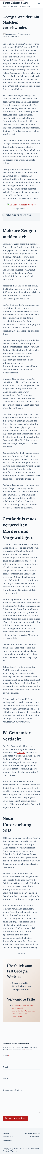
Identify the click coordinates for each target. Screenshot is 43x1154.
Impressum (7, 1140)
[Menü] (39, 4)
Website (6, 1079)
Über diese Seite (33, 1137)
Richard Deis (8, 1137)
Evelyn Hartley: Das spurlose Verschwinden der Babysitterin (23, 1013)
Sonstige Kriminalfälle (12, 36)
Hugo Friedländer (32, 1133)
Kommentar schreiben (13, 1090)
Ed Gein (21, 752)
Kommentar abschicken (15, 1118)
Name (6, 1055)
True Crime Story (16, 3)
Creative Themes (10, 1151)
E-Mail (6, 1067)
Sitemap (6, 1133)
